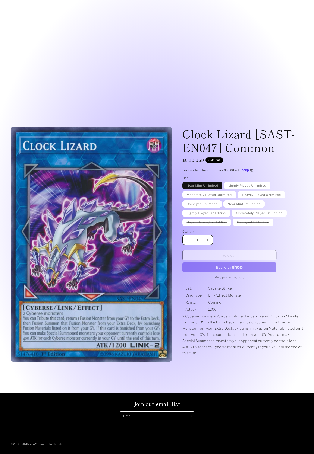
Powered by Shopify (50, 443)
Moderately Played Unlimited (211, 195)
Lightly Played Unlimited (249, 186)
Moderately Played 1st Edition (261, 214)
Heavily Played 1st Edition (209, 223)
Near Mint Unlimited (204, 186)
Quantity (188, 231)
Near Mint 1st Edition (246, 205)
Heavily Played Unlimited (263, 195)
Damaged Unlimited (204, 205)
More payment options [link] (229, 277)
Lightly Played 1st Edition (208, 214)
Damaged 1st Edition (255, 223)
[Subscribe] (190, 416)
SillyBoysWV (29, 443)
